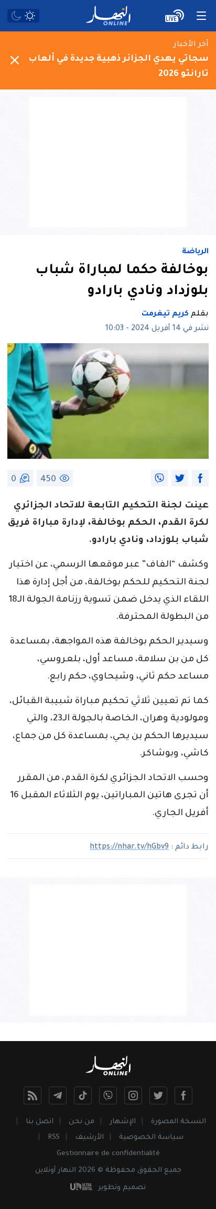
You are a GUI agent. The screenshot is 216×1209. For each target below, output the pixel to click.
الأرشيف (89, 1138)
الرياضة (195, 252)
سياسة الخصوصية (151, 1138)
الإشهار (123, 1122)
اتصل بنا (39, 1122)
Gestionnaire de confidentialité (108, 1154)
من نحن (81, 1122)
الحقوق (149, 1170)
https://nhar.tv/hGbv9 (129, 847)
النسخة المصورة (178, 1122)
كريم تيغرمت (165, 314)
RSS (54, 1138)
